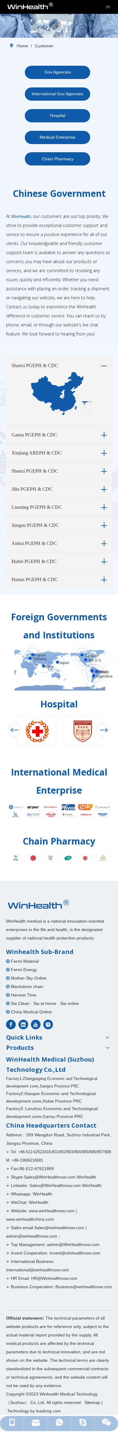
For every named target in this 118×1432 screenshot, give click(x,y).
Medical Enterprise (57, 137)
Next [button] (103, 730)
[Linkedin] (23, 1024)
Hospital (57, 115)
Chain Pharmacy (58, 158)
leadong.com (48, 1410)
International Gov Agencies (57, 93)
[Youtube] (36, 1024)
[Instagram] (48, 1024)
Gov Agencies (57, 72)
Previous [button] (14, 730)
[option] (36, 730)
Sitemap (92, 1402)
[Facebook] (11, 1024)
